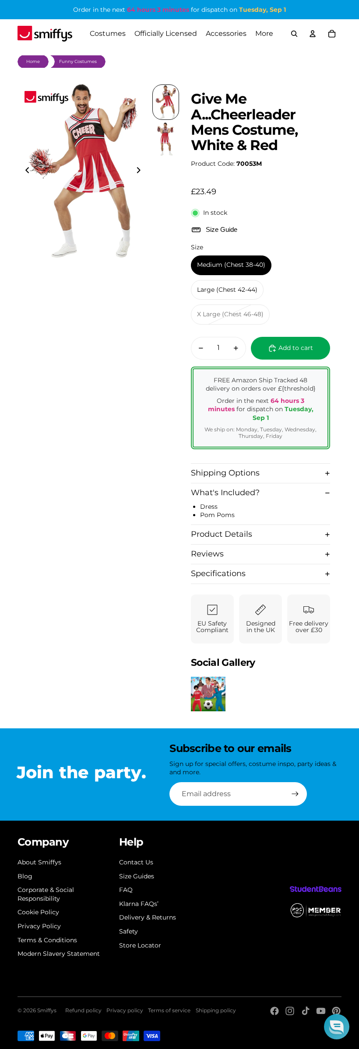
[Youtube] (321, 1011)
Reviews (207, 554)
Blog (25, 876)
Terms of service (169, 1010)
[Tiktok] (305, 1011)
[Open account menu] (312, 33)
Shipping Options (225, 473)
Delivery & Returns (147, 917)
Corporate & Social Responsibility (46, 894)
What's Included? (225, 492)
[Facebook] (274, 1011)
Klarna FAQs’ (138, 904)
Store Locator (140, 945)
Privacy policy (124, 1010)
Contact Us (136, 862)
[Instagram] (290, 1011)
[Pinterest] (336, 1011)
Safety (128, 931)
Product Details (221, 534)
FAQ (126, 890)
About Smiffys (39, 862)
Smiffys (46, 1010)
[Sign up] (295, 794)
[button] (336, 1026)
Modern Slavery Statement (59, 954)
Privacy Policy (39, 926)
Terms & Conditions (47, 940)
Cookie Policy (38, 912)
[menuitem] (264, 33)
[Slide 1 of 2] (165, 102)
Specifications (218, 573)
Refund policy (83, 1010)
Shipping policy (216, 1010)
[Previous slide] (25, 171)
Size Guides (136, 876)
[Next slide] (141, 171)
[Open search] (294, 33)
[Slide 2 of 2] (165, 139)
